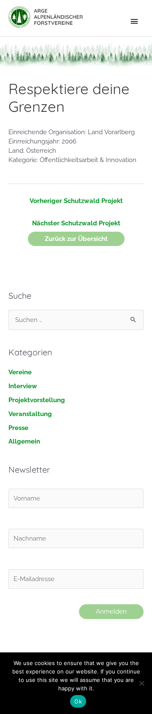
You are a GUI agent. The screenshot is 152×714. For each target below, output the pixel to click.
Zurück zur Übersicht (76, 238)
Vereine (20, 372)
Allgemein (24, 441)
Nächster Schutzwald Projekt (76, 223)
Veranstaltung (30, 413)
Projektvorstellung (36, 399)
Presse (18, 427)
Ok (78, 701)
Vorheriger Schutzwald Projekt (76, 200)
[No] (141, 683)
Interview (22, 385)
